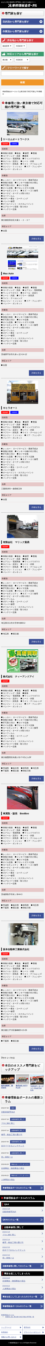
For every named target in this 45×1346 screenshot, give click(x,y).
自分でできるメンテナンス (12, 1146)
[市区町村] (20, 46)
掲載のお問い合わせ (8, 1337)
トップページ (6, 1327)
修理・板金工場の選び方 (11, 1135)
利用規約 (4, 1332)
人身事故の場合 (8, 1180)
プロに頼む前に (8, 1123)
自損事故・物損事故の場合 (12, 1168)
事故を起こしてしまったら (20, 1164)
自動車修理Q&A (8, 1112)
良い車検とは (7, 1157)
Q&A (12, 1108)
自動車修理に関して (17, 1119)
